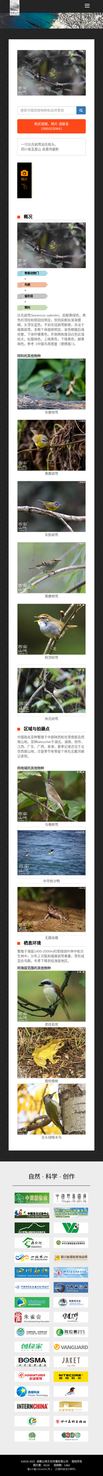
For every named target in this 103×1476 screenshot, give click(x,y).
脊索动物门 (31, 273)
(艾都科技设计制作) (65, 1469)
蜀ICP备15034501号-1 (39, 1469)
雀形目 (28, 296)
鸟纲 (27, 284)
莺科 (27, 307)
